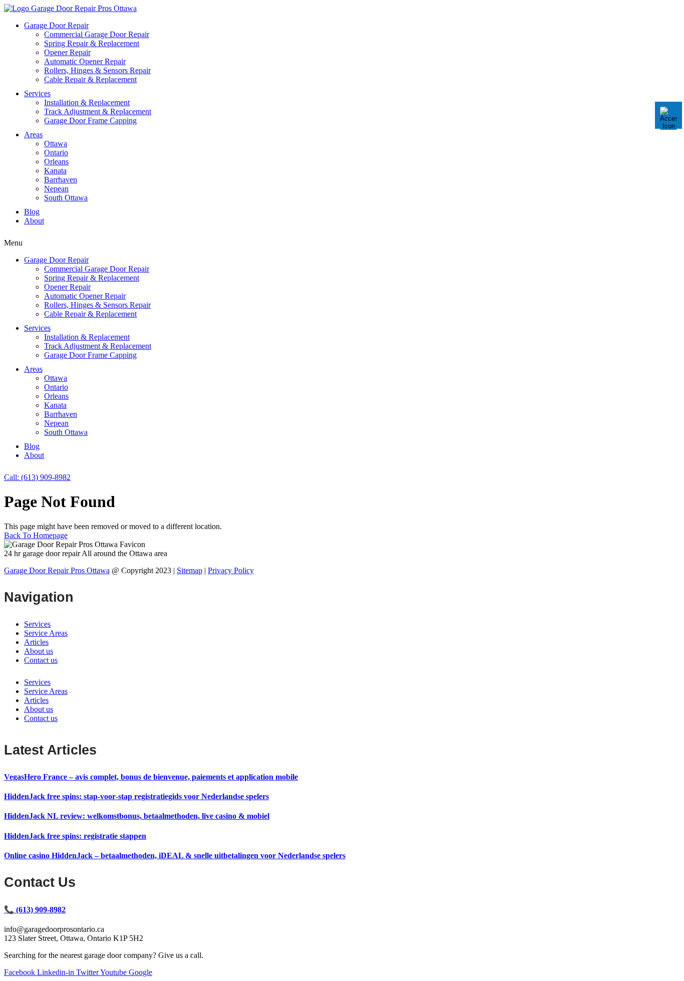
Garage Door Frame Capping (90, 120)
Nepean (56, 188)
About (34, 220)
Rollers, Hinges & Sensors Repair (97, 70)
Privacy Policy (231, 570)
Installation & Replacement (87, 102)
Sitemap (189, 570)
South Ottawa (66, 197)
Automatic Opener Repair (85, 61)
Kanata (55, 170)
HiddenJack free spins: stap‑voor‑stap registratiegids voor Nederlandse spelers (136, 796)
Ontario (56, 152)
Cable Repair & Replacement (90, 79)
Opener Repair (67, 52)
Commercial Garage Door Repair (96, 34)
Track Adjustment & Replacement (97, 111)
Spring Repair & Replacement (91, 43)
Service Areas (46, 633)
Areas (33, 134)
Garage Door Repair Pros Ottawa (57, 570)
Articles (36, 642)
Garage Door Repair (56, 25)
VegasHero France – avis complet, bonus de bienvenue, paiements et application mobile (151, 777)
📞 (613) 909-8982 (35, 909)
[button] (342, 243)
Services (37, 93)
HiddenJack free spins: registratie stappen (75, 836)
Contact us (41, 660)
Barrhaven (60, 179)
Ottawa (55, 143)
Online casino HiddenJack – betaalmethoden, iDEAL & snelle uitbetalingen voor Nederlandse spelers (175, 855)
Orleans (56, 161)
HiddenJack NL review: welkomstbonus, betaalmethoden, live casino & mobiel (136, 816)
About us (38, 651)
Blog (32, 211)
